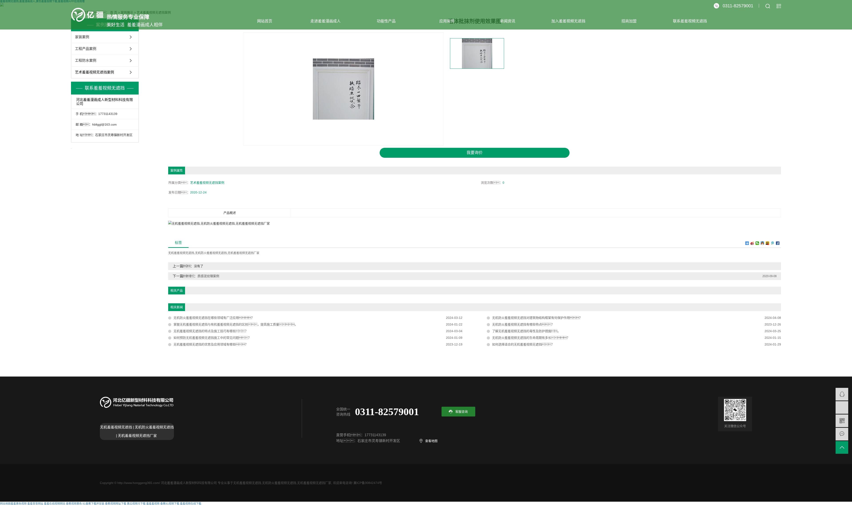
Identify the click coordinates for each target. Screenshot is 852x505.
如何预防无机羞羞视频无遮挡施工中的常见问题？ (212, 337)
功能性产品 (386, 21)
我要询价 (475, 152)
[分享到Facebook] (778, 243)
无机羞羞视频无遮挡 (181, 252)
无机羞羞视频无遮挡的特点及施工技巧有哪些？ (211, 331)
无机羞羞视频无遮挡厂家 (243, 252)
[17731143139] (842, 407)
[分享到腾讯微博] (773, 243)
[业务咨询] (842, 394)
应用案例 (446, 21)
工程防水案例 (85, 60)
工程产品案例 (85, 49)
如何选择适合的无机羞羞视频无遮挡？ (523, 344)
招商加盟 (629, 21)
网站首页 (264, 21)
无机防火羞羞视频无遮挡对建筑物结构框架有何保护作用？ (537, 318)
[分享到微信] (757, 243)
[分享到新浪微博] (752, 243)
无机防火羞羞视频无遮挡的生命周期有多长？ (531, 337)
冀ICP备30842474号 (367, 483)
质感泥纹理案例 (208, 276)
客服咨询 (461, 411)
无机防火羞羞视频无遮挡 (211, 252)
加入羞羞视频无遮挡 (568, 21)
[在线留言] (842, 434)
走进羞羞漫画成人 (325, 21)
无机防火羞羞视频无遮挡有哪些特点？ (523, 324)
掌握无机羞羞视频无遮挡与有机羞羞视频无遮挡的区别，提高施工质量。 (236, 324)
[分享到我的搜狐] (767, 243)
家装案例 (82, 37)
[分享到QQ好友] (762, 243)
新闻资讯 (507, 21)
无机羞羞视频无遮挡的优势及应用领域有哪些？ (211, 344)
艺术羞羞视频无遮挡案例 (94, 72)
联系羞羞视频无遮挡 (690, 21)
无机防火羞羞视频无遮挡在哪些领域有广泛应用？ (214, 318)
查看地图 (431, 441)
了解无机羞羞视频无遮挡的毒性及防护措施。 (526, 331)
